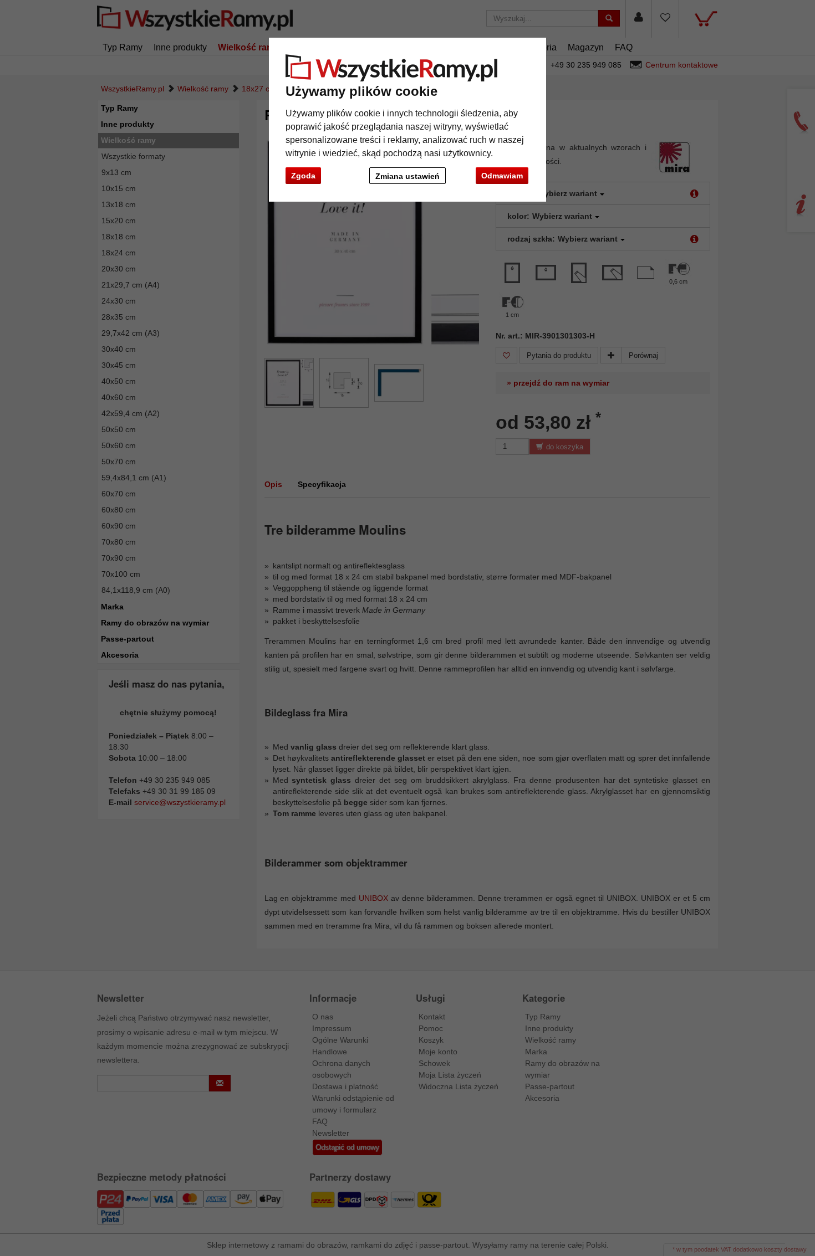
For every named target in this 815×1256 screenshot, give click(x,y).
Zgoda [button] (303, 175)
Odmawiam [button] (502, 175)
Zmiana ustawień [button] (407, 176)
